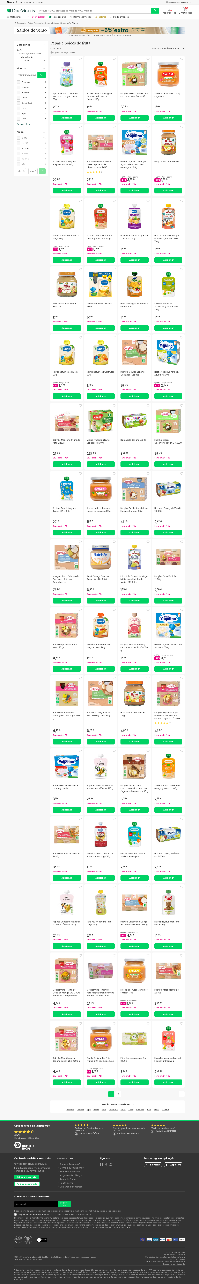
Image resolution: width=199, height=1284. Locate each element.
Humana (140, 1109)
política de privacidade (32, 1214)
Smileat (80, 1109)
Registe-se (64, 1204)
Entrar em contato (26, 1177)
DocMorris (21, 23)
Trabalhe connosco (70, 1171)
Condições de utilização (174, 1254)
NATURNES (113, 1109)
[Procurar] (155, 11)
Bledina (165, 1109)
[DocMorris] (21, 11)
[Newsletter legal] (16, 1214)
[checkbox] (31, 82)
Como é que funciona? (72, 1167)
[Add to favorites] (80, 59)
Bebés (30, 23)
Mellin (123, 1109)
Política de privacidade (174, 1252)
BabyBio (70, 1109)
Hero (149, 1109)
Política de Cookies (176, 1259)
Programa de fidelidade (174, 1264)
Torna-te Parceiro (69, 1179)
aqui (128, 1227)
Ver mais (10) (22, 124)
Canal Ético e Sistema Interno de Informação (165, 1261)
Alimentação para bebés (46, 23)
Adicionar (66, 117)
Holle (104, 1109)
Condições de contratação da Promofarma (165, 1257)
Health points (66, 1183)
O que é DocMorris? (70, 1164)
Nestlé (96, 1109)
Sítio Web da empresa (71, 1186)
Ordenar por (157, 48)
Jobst (130, 1109)
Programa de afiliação (71, 1175)
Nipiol (156, 1109)
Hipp (89, 1109)
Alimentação (65, 23)
